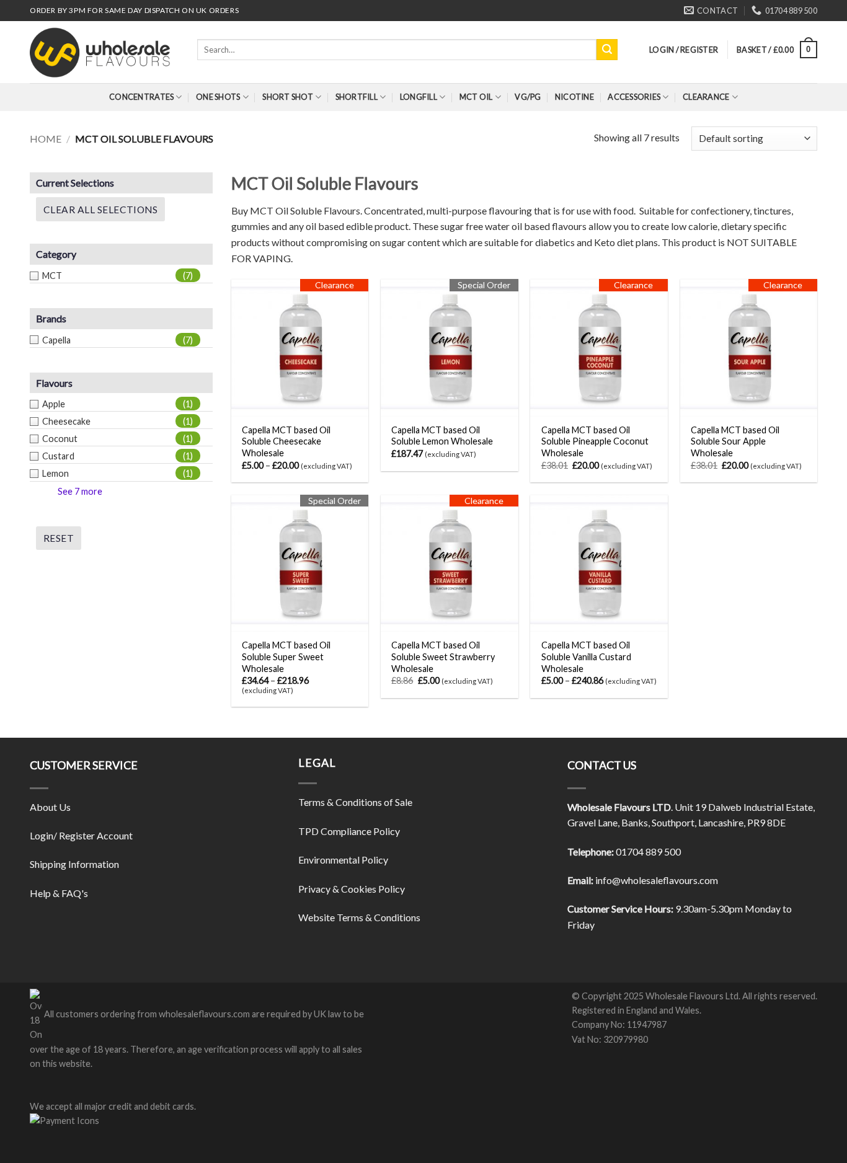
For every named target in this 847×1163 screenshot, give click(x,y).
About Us (50, 807)
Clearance (706, 97)
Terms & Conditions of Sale (355, 802)
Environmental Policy (343, 859)
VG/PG (528, 97)
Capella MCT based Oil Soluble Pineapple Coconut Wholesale (595, 441)
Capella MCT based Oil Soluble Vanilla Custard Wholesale (586, 656)
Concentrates (141, 97)
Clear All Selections (100, 209)
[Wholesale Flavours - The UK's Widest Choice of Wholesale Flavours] (104, 52)
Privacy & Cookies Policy (351, 889)
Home (45, 138)
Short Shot (287, 97)
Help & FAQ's (59, 893)
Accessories (634, 97)
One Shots (218, 97)
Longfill (418, 97)
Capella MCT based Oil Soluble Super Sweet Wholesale (286, 656)
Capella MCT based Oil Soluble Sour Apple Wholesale (735, 441)
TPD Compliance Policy (349, 831)
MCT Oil (476, 97)
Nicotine (574, 97)
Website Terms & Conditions (359, 917)
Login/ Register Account (81, 835)
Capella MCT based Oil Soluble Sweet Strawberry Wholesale (443, 656)
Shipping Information (74, 864)
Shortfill (356, 97)
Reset (58, 538)
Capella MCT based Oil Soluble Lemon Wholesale (442, 436)
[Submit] (607, 49)
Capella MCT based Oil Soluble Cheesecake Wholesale (286, 441)
